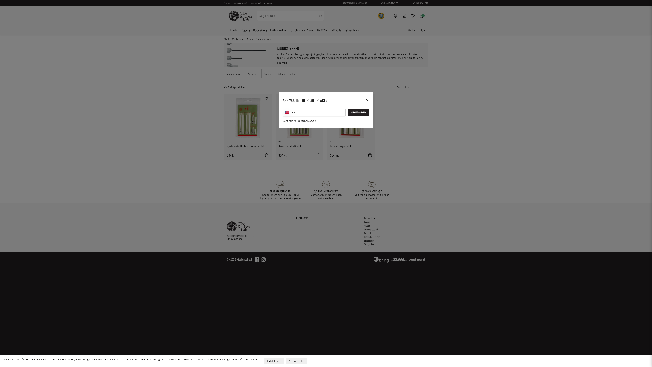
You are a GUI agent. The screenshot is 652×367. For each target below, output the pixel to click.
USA (292, 112)
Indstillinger (274, 361)
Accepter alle (296, 361)
